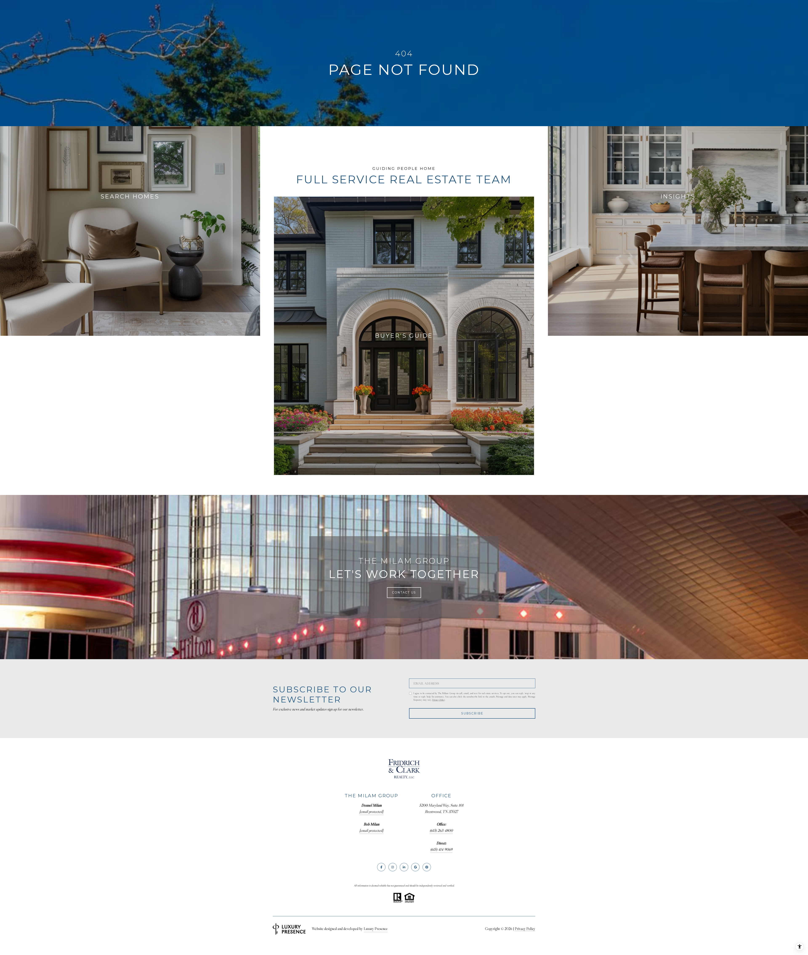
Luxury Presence (376, 928)
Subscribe (472, 713)
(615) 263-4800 (441, 830)
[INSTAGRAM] (392, 867)
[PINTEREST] (427, 867)
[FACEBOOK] (381, 867)
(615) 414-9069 (441, 849)
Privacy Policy (438, 699)
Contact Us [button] (404, 592)
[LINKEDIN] (404, 867)
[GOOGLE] (415, 867)
